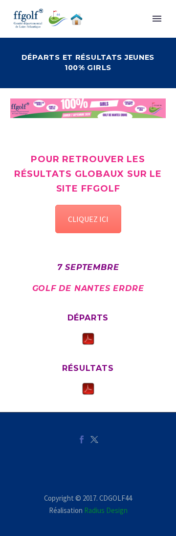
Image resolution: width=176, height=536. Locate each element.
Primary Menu (157, 18)
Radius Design (106, 510)
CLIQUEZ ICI (88, 219)
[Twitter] (94, 439)
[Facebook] (82, 439)
